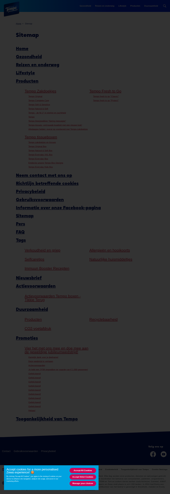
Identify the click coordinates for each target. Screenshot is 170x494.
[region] (51, 477)
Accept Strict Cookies (82, 477)
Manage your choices (82, 483)
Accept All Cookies (83, 470)
